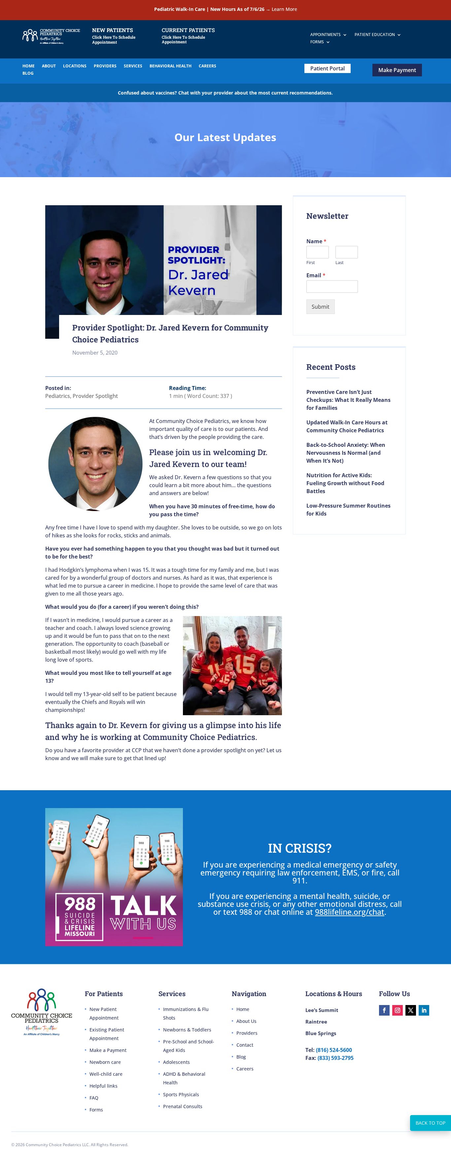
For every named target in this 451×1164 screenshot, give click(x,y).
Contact (244, 1045)
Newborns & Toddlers (187, 1030)
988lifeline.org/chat (349, 912)
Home (242, 1009)
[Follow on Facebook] (384, 1010)
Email (316, 275)
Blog (241, 1057)
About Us (246, 1021)
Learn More (284, 9)
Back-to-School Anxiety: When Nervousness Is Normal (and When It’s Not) (345, 452)
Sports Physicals (181, 1094)
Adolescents (176, 1062)
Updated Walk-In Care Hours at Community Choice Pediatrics (347, 426)
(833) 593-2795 (336, 1058)
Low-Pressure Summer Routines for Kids (348, 509)
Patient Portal (327, 68)
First (310, 262)
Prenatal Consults (182, 1106)
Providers (247, 1033)
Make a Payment (107, 1050)
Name (316, 241)
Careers (245, 1069)
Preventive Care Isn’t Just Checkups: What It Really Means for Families (348, 399)
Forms (96, 1109)
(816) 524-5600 (334, 1050)
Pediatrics (57, 396)
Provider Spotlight (95, 396)
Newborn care (105, 1062)
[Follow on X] (410, 1010)
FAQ (93, 1098)
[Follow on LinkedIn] (424, 1010)
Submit (321, 306)
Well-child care (105, 1074)
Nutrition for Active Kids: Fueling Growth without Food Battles (345, 483)
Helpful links (103, 1086)
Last (339, 262)
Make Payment (397, 70)
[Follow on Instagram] (397, 1010)
